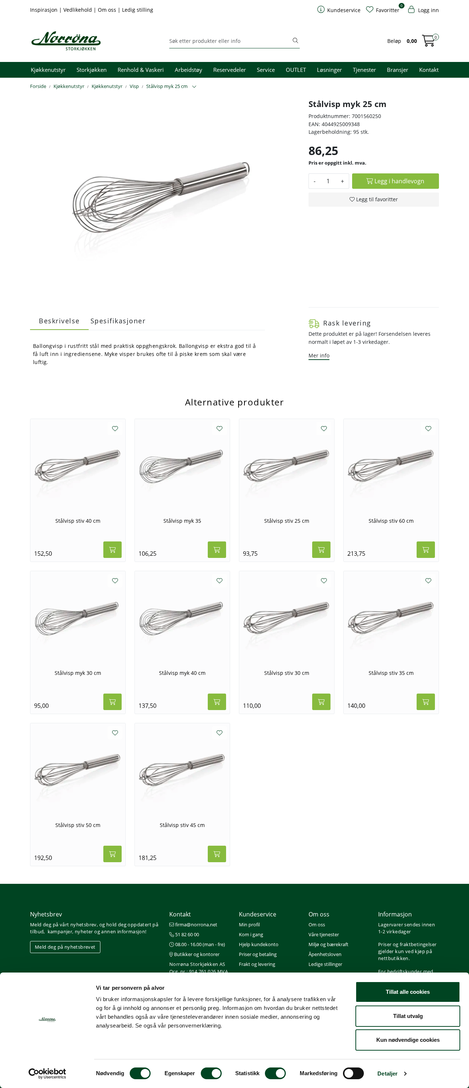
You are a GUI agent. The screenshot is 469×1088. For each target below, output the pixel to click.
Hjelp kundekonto (258, 944)
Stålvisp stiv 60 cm (391, 521)
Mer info (319, 355)
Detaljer (387, 1073)
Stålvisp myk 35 (182, 521)
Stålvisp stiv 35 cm (391, 673)
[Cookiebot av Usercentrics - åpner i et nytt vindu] (47, 1073)
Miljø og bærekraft (328, 944)
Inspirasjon (44, 9)
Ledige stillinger (325, 964)
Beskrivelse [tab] (59, 320)
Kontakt (429, 69)
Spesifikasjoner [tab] (118, 320)
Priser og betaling (258, 954)
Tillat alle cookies (408, 992)
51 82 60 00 (186, 934)
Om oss (108, 9)
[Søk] (295, 41)
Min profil (249, 924)
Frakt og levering (257, 964)
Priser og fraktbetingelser (407, 944)
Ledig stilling (137, 9)
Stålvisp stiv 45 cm (182, 825)
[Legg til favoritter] (115, 428)
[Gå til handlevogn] (428, 43)
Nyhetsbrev (46, 914)
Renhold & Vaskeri (141, 69)
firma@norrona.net (195, 924)
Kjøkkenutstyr (48, 69)
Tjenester (364, 69)
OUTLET (296, 69)
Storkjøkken (92, 69)
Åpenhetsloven (325, 954)
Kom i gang (251, 934)
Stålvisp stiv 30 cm (286, 673)
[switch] (211, 1073)
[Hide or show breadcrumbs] (194, 87)
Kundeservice (257, 914)
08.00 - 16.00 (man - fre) (199, 944)
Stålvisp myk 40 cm (182, 673)
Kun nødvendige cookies (408, 1040)
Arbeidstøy (188, 69)
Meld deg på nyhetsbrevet (65, 947)
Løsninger (329, 69)
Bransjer (397, 69)
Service (266, 69)
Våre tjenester (324, 934)
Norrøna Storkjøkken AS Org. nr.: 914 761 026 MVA (198, 967)
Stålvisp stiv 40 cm (77, 521)
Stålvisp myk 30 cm (78, 673)
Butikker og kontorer (196, 954)
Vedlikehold (78, 9)
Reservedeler (229, 69)
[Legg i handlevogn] (112, 549)
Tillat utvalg (408, 1016)
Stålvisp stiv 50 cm (77, 825)
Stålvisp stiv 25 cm (286, 521)
